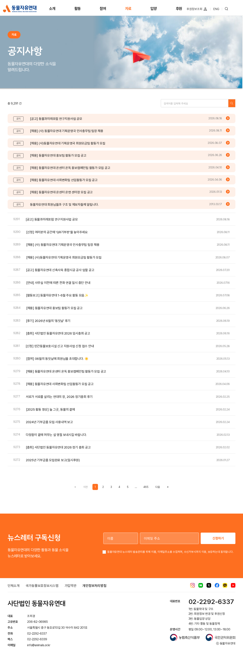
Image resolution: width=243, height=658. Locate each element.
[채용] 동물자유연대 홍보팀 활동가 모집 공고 (58, 155)
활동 (77, 8)
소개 (52, 8)
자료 (128, 8)
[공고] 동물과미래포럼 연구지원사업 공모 (56, 119)
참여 (103, 8)
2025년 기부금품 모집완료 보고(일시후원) (53, 460)
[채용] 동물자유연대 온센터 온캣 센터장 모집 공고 (61, 192)
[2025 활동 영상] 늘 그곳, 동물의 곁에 (50, 409)
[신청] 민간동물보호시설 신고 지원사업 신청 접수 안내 (60, 346)
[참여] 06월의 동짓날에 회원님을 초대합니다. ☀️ (57, 359)
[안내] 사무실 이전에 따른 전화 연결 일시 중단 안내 (58, 283)
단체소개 (14, 586)
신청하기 (218, 538)
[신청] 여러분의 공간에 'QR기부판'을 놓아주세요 (57, 232)
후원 (179, 8)
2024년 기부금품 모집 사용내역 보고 (49, 422)
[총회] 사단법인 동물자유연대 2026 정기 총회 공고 (58, 447)
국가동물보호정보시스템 (42, 586)
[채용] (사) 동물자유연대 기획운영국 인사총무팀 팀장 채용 (66, 131)
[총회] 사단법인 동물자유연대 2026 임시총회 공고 (58, 333)
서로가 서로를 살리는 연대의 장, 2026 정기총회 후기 (59, 397)
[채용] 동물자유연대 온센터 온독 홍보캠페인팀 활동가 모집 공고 (70, 168)
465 (145, 486)
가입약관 (71, 586)
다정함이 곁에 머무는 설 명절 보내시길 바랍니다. (56, 435)
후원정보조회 (194, 9)
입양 (153, 8)
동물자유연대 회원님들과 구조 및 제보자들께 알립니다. (64, 204)
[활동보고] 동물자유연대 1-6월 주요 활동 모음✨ (57, 295)
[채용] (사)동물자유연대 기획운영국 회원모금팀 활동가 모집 (67, 143)
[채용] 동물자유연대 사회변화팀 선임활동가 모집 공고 (64, 180)
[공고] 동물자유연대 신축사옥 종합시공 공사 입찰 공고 (60, 270)
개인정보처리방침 (94, 586)
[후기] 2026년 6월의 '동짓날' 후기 (48, 321)
